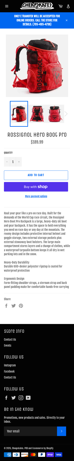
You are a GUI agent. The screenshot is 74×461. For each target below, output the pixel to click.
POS (26, 448)
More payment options (36, 196)
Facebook (9, 371)
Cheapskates (17, 448)
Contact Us (10, 339)
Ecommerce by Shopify (42, 448)
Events (7, 345)
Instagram (10, 365)
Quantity (8, 152)
